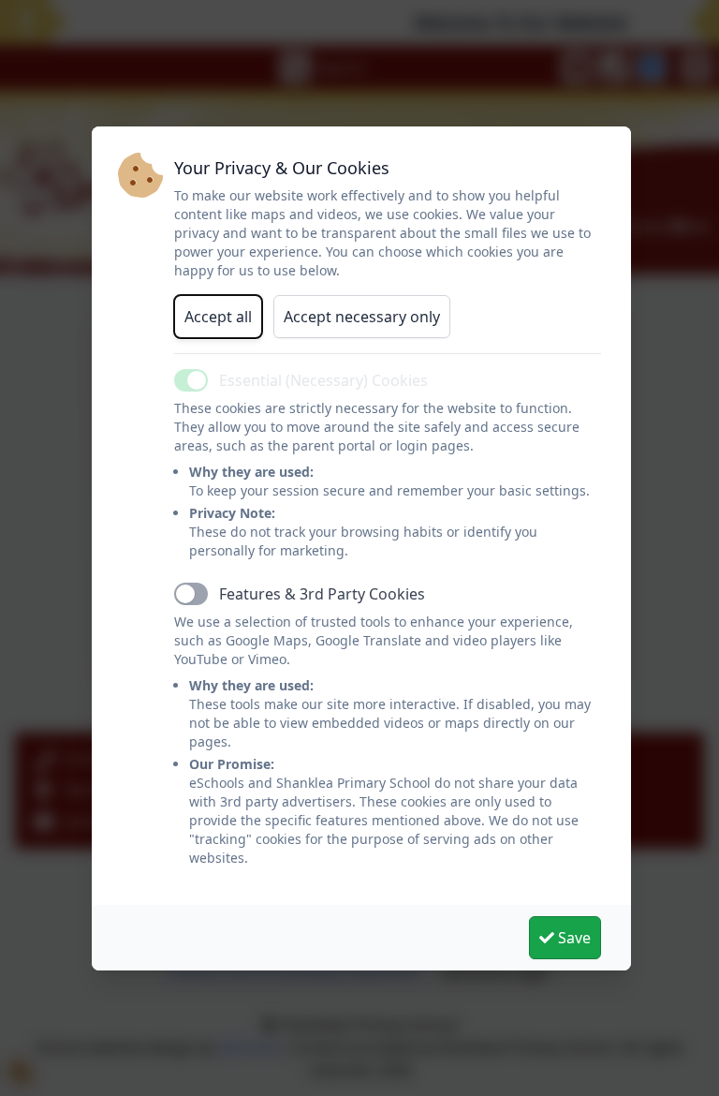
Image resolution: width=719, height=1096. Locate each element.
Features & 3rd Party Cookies (322, 594)
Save (572, 937)
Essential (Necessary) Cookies (323, 380)
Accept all (218, 316)
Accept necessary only (362, 316)
